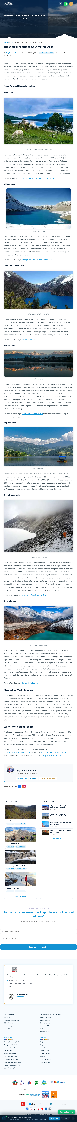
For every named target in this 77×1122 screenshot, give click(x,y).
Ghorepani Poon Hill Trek (32, 413)
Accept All (54, 1118)
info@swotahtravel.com (16, 987)
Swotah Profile (22, 778)
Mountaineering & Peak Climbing (50, 1014)
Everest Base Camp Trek (11, 1042)
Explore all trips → (20, 896)
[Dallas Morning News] (43, 1104)
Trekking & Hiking (45, 1017)
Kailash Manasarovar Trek (12, 1065)
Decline (65, 1118)
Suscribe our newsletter (38, 947)
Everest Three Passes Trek (12, 1053)
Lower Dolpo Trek (29, 340)
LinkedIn (34, 778)
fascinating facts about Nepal (54, 752)
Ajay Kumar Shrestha (13, 53)
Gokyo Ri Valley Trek (30, 683)
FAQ (41, 1042)
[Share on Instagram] (24, 786)
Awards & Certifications (11, 1020)
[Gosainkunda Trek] (38, 526)
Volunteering (8, 1026)
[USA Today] (32, 1104)
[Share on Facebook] (19, 786)
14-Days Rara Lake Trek (49, 178)
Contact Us (7, 1029)
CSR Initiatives (8, 1023)
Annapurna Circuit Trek (11, 1045)
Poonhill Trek (8, 1051)
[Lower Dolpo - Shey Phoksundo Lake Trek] (38, 290)
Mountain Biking (45, 1026)
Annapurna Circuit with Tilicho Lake (37, 260)
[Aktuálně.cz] (53, 1104)
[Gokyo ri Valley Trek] (38, 623)
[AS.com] (23, 1104)
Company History (9, 1014)
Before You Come (45, 1059)
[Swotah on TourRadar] (35, 1094)
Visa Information (45, 1048)
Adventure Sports (45, 1032)
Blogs (11, 42)
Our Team (7, 1017)
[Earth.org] (64, 1104)
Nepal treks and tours (52, 755)
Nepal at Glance (45, 1053)
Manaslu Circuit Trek (10, 1048)
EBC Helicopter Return (11, 1056)
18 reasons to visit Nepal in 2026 (18, 752)
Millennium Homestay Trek (12, 1062)
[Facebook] (27, 1109)
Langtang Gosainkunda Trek (34, 595)
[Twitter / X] (50, 1109)
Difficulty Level (44, 1051)
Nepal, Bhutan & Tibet (11, 1059)
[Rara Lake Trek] (38, 121)
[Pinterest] (38, 1109)
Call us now (68, 1112)
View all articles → (56, 839)
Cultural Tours (44, 1029)
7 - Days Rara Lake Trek (28, 178)
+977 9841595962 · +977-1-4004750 (20, 984)
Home (6, 42)
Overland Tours (45, 1020)
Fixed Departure (45, 1062)
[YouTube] (42, 1109)
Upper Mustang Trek (10, 1068)
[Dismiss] (73, 1118)
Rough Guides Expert (49, 778)
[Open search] (60, 4)
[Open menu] (71, 4)
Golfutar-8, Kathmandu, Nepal (18, 981)
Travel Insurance (45, 1056)
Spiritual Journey (45, 1023)
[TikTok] (34, 1109)
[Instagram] (30, 1109)
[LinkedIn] (46, 1109)
